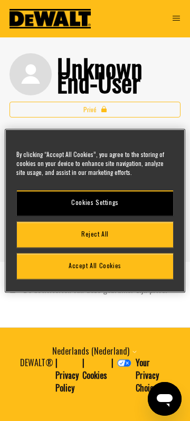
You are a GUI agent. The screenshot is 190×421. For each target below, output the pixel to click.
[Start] (50, 18)
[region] (95, 210)
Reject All (95, 234)
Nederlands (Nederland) (91, 351)
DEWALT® (36, 362)
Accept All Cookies (95, 265)
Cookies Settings (95, 202)
